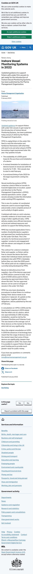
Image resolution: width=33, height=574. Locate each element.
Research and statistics (10, 508)
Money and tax (6, 474)
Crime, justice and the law (11, 449)
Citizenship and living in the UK (12, 445)
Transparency (6, 516)
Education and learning (10, 460)
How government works (10, 519)
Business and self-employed (11, 438)
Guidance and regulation (10, 505)
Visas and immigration (9, 482)
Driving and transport (9, 456)
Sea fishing (11, 52)
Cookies (17, 532)
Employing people (8, 464)
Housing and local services (11, 471)
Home (3, 52)
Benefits (4, 431)
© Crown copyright (16, 569)
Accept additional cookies (16, 32)
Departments (6, 497)
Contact (24, 535)
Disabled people (7, 453)
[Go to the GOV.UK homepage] (8, 47)
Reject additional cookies (16, 37)
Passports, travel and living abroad (14, 478)
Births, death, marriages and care (13, 434)
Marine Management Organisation (12, 93)
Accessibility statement (10, 535)
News (3, 501)
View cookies (16, 41)
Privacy (9, 532)
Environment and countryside (12, 467)
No (29, 403)
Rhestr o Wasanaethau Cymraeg (13, 540)
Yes (20, 403)
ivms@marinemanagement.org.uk (14, 357)
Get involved (6, 523)
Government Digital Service (11, 543)
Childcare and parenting (10, 442)
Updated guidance (8, 126)
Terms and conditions (9, 537)
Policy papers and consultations (13, 512)
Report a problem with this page (16, 411)
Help (3, 532)
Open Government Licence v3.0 (13, 552)
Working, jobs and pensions (11, 485)
